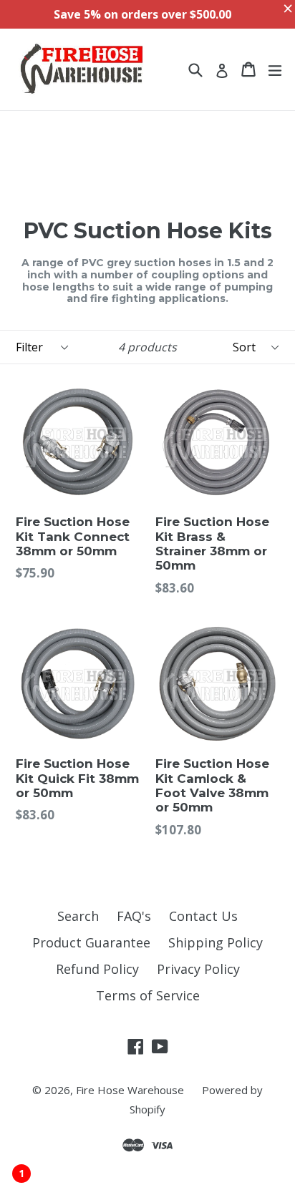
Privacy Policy (198, 968)
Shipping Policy (215, 942)
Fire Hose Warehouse (130, 1090)
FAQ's (134, 916)
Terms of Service (148, 995)
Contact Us (203, 916)
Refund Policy (97, 968)
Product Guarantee (91, 942)
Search (78, 916)
